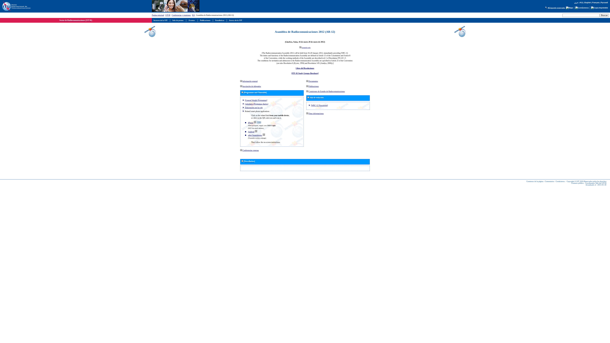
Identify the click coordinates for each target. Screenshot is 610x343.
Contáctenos (560, 181)
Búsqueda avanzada (556, 8)
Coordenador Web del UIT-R (595, 183)
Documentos (313, 81)
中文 (581, 2)
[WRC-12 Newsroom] (319, 105)
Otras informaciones (316, 113)
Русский (604, 2)
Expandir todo (306, 47)
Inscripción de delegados (251, 86)
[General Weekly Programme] (256, 100)
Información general (250, 81)
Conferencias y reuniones (181, 15)
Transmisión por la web (254, 108)
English (587, 2)
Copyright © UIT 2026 (575, 181)
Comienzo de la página (534, 181)
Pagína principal (158, 15)
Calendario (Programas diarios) (256, 104)
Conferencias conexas (250, 150)
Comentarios (549, 181)
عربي (576, 2)
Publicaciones (313, 86)
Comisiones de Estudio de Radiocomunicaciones (326, 91)
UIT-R (167, 15)
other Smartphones (255, 135)
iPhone (250, 123)
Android (251, 132)
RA (193, 15)
